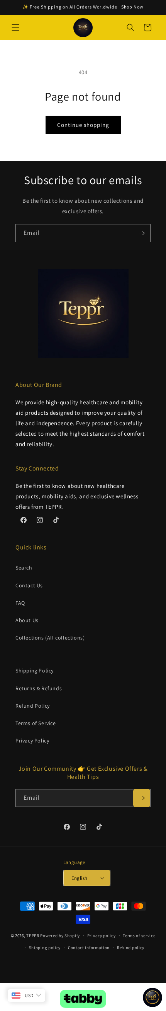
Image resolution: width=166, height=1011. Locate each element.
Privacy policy (101, 935)
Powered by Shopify (60, 935)
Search (23, 567)
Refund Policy (32, 705)
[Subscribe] (141, 233)
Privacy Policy (32, 740)
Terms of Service (35, 723)
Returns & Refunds (38, 688)
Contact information (89, 947)
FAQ (20, 602)
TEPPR (32, 935)
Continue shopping (83, 124)
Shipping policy (45, 947)
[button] (15, 27)
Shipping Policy (34, 670)
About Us (27, 620)
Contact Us (29, 585)
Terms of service (139, 935)
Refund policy (130, 947)
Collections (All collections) (50, 637)
